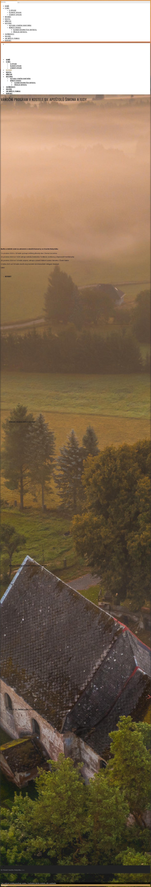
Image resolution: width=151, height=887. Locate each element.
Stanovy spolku (15, 14)
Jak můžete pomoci (12, 38)
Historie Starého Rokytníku (20, 25)
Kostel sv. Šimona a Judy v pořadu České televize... (29, 709)
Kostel (7, 19)
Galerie (8, 36)
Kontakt (8, 40)
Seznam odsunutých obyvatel (25, 30)
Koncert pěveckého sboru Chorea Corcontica (28, 565)
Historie (8, 23)
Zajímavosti (9, 34)
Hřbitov (8, 21)
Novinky (8, 17)
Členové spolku (15, 12)
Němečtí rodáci (15, 27)
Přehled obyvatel (20, 32)
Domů (7, 6)
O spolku (12, 10)
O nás (7, 8)
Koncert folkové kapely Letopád (22, 422)
